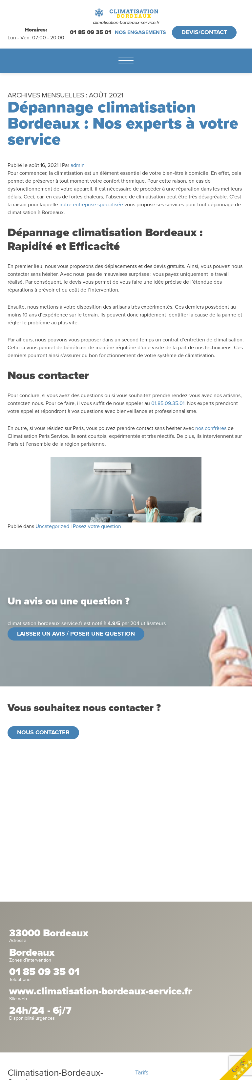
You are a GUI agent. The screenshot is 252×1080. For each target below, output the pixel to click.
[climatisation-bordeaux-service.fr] (126, 13)
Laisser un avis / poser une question (76, 633)
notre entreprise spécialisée (91, 204)
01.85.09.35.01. (168, 403)
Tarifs (141, 1072)
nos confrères (210, 428)
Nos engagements (140, 32)
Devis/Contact (204, 32)
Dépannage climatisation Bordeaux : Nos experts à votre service (123, 123)
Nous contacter (43, 732)
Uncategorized (52, 526)
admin (78, 165)
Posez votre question (97, 526)
